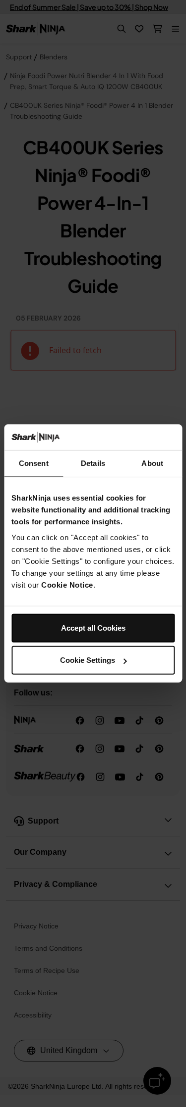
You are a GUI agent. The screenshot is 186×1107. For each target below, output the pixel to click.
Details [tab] (93, 463)
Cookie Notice (67, 585)
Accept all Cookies (93, 628)
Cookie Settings (87, 660)
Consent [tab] (34, 463)
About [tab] (152, 463)
